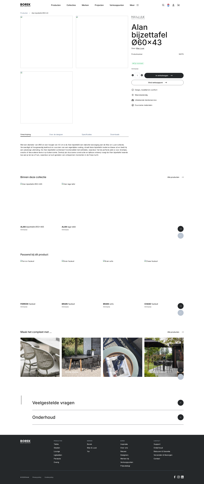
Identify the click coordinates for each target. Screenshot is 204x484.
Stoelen (57, 448)
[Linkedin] (182, 477)
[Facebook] (174, 477)
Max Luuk (140, 48)
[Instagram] (178, 477)
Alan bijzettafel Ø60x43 (40, 13)
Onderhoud (158, 448)
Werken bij (124, 459)
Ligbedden (58, 455)
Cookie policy (49, 477)
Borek (89, 444)
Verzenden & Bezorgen (163, 455)
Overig (56, 462)
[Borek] (25, 441)
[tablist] (74, 135)
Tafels (56, 444)
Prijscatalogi (125, 466)
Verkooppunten (126, 462)
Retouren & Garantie (162, 451)
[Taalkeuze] (168, 5)
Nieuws (123, 451)
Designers (124, 455)
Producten (24, 13)
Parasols (57, 459)
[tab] (25, 135)
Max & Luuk (92, 448)
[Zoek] (163, 5)
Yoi (88, 451)
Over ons (124, 448)
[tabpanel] (74, 146)
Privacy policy (37, 477)
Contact (157, 459)
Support (157, 444)
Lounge (57, 451)
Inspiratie (124, 444)
